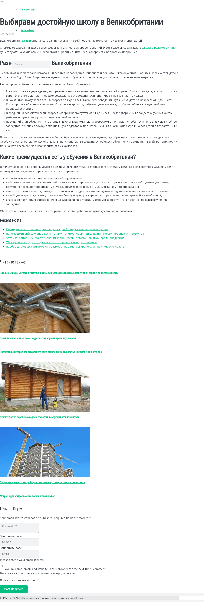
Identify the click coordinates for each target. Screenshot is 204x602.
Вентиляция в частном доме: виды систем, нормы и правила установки (38, 338)
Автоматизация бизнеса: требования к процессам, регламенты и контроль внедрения (65, 238)
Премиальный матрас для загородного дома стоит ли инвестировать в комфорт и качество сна (51, 351)
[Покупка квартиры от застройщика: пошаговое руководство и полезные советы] (45, 476)
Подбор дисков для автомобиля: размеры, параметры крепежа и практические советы (65, 246)
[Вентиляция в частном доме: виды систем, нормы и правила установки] (45, 332)
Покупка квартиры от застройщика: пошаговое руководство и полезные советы (42, 482)
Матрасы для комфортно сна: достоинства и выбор (27, 496)
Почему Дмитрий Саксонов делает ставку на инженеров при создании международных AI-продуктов (75, 233)
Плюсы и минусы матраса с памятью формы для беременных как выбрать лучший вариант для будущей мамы (59, 272)
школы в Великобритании (159, 47)
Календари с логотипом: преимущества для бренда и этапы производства (57, 229)
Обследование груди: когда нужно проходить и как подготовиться (51, 242)
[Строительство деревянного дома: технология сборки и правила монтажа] (45, 411)
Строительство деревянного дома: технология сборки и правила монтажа (39, 417)
